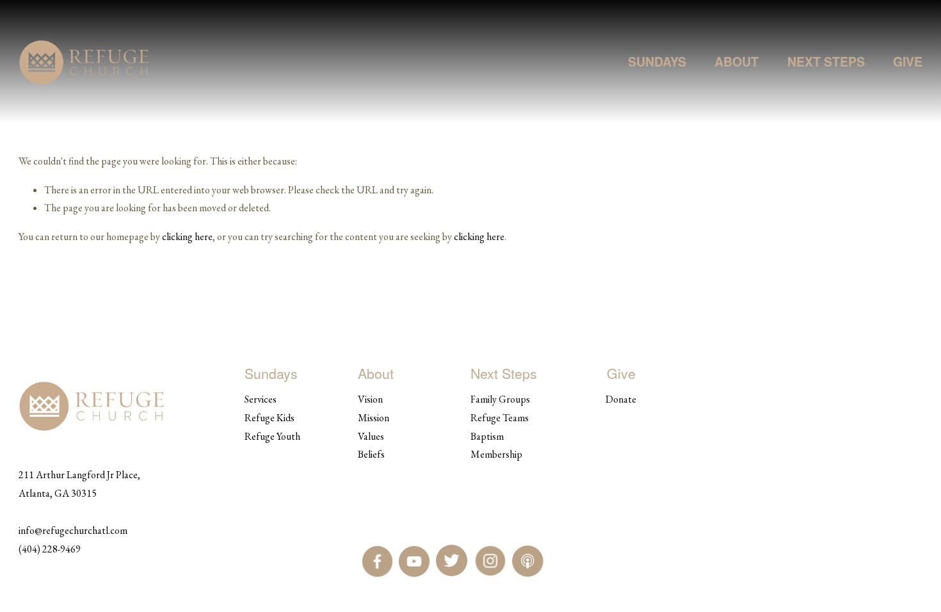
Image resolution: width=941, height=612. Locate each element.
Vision (370, 399)
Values (371, 436)
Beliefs (371, 454)
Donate (621, 399)
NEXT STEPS (826, 61)
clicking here (187, 236)
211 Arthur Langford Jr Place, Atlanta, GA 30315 (79, 484)
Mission (373, 417)
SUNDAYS (657, 61)
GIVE (907, 61)
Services (261, 399)
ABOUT (736, 61)
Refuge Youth (272, 436)
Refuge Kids (269, 417)
